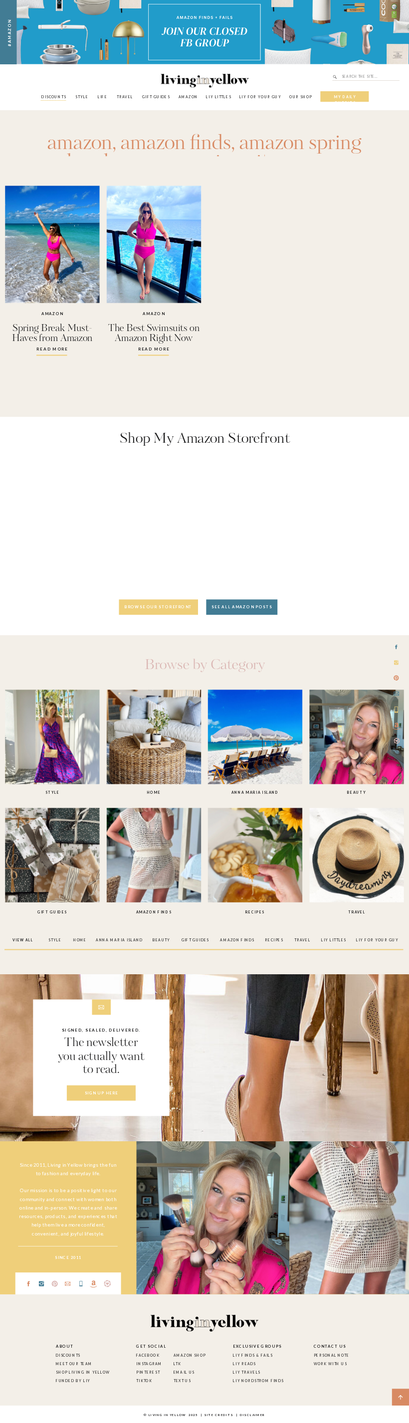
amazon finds (176, 144)
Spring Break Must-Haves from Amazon (52, 334)
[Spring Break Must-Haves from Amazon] (52, 244)
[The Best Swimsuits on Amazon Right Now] (154, 244)
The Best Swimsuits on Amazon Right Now (153, 334)
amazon (79, 144)
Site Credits (218, 1415)
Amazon (52, 314)
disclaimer (252, 1415)
